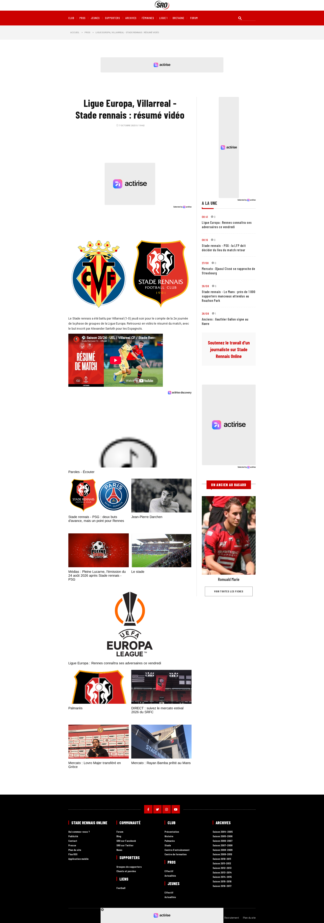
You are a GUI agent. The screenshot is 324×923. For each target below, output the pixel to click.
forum (194, 18)
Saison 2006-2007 (223, 841)
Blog (118, 836)
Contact (72, 841)
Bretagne (178, 18)
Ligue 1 (163, 18)
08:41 (205, 217)
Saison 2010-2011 (222, 859)
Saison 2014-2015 (222, 877)
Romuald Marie (228, 579)
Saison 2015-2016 (222, 881)
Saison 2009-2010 (222, 854)
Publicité (73, 836)
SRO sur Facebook (126, 841)
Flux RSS (72, 854)
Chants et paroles (126, 871)
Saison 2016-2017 (222, 886)
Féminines (148, 18)
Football (120, 888)
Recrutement (231, 917)
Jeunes (95, 18)
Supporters (112, 18)
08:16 (205, 240)
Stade (168, 845)
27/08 (205, 263)
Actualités (170, 876)
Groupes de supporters (129, 867)
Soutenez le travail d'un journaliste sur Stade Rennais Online (229, 349)
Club (71, 18)
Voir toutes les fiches (228, 591)
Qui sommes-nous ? (79, 832)
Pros (82, 18)
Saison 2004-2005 (223, 832)
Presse (72, 845)
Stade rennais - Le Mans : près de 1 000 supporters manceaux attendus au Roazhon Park (228, 296)
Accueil (74, 32)
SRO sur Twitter (124, 845)
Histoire (169, 836)
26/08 (205, 286)
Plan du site (74, 850)
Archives (131, 18)
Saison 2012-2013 (222, 868)
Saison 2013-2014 (222, 872)
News (119, 850)
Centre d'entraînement (177, 850)
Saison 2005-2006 (223, 836)
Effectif (169, 871)
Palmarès (170, 841)
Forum (119, 832)
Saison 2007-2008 (223, 845)
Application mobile (78, 859)
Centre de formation (176, 854)
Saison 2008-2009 (223, 850)
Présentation (172, 832)
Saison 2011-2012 (222, 863)
